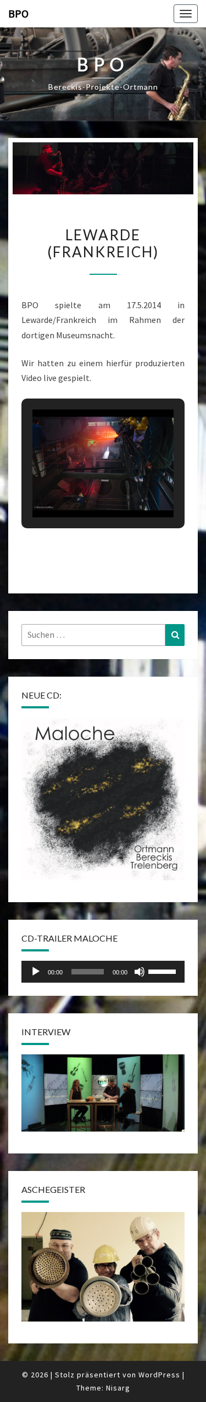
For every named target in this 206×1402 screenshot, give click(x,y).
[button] (78, 487)
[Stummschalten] (139, 971)
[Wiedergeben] (35, 971)
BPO (18, 13)
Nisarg (118, 1388)
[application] (103, 972)
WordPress (159, 1375)
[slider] (163, 970)
